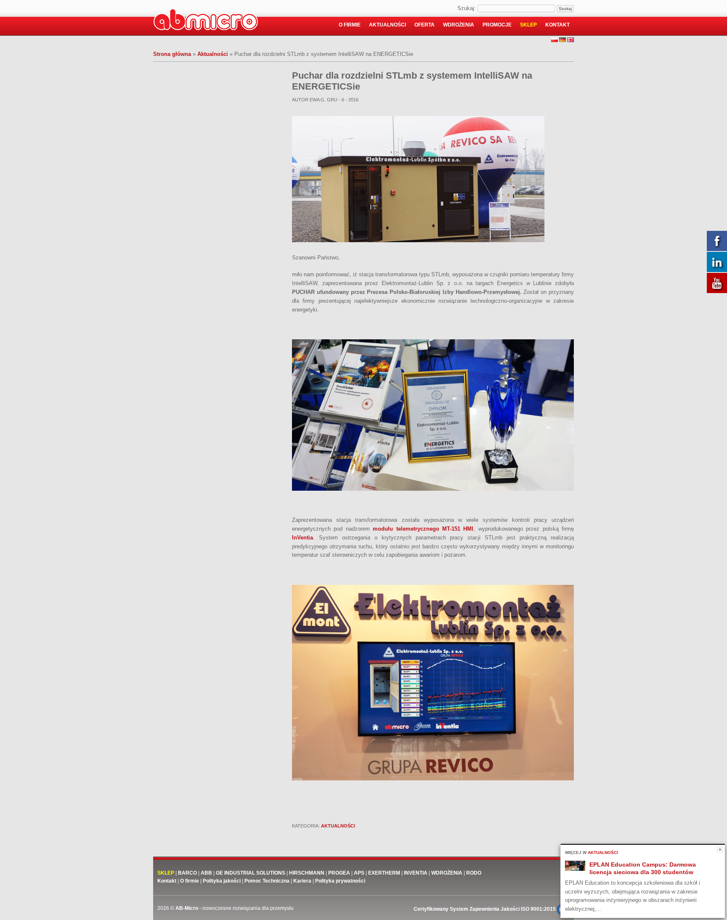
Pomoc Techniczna (266, 881)
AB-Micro (186, 908)
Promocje (497, 25)
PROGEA (339, 873)
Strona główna (172, 54)
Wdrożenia (458, 25)
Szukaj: (466, 8)
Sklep (528, 25)
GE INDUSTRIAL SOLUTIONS (250, 873)
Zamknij (720, 849)
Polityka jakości (222, 881)
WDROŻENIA (446, 873)
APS (359, 873)
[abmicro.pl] (205, 21)
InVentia (302, 537)
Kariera (302, 881)
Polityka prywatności (340, 881)
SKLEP (165, 873)
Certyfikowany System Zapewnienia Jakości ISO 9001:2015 (485, 909)
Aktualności (387, 25)
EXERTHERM (384, 873)
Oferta (424, 25)
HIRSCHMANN (306, 873)
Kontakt (557, 25)
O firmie (350, 25)
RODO (473, 873)
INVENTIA (415, 873)
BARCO (187, 873)
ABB (206, 873)
